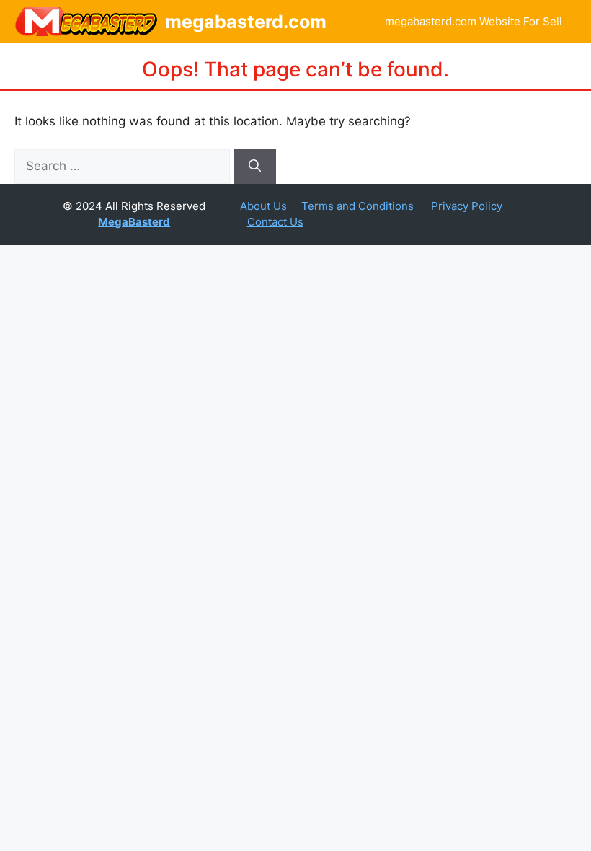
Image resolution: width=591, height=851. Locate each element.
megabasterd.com (245, 21)
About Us (263, 206)
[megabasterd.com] (86, 21)
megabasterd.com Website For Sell (473, 21)
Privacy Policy (466, 206)
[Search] (255, 166)
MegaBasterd (134, 222)
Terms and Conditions (359, 206)
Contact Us (275, 222)
